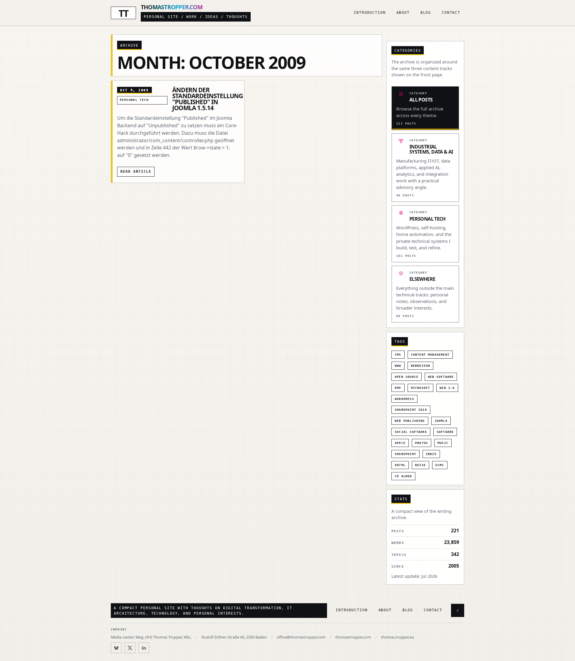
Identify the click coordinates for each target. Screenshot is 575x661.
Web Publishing (410, 420)
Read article (135, 171)
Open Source (406, 376)
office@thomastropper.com (301, 637)
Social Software (411, 431)
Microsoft (420, 387)
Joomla (441, 420)
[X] (130, 647)
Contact (451, 12)
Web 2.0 (447, 387)
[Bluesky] (116, 647)
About (403, 12)
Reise (420, 465)
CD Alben (403, 476)
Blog (425, 12)
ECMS (439, 465)
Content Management (430, 354)
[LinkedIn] (143, 647)
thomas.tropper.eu (397, 637)
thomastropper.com (353, 637)
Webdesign (420, 365)
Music (443, 443)
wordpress (404, 399)
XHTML (400, 465)
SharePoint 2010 (411, 409)
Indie (431, 454)
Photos (421, 443)
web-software (441, 376)
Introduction (369, 12)
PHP (398, 387)
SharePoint (405, 454)
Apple (400, 443)
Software (445, 431)
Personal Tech (134, 99)
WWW (398, 365)
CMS (398, 354)
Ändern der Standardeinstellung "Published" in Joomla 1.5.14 (207, 99)
